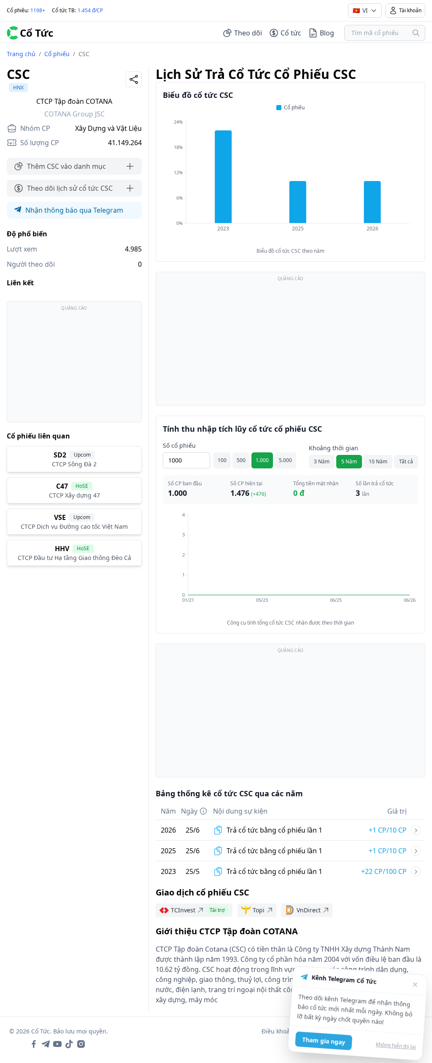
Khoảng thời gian (333, 448)
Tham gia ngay (326, 1041)
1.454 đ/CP (90, 10)
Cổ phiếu (57, 54)
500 (241, 460)
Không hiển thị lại (398, 1040)
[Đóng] (412, 978)
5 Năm (349, 461)
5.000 (285, 460)
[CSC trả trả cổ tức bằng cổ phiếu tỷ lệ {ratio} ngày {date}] (416, 830)
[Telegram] (45, 1044)
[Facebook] (34, 1044)
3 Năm (321, 461)
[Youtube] (57, 1044)
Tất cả (406, 461)
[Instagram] (81, 1044)
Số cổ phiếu (179, 445)
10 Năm (378, 461)
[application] (290, 181)
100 (222, 460)
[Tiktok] (69, 1044)
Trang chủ (21, 54)
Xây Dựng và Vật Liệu (108, 128)
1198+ (37, 10)
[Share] (134, 79)
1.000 (262, 460)
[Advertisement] (74, 366)
